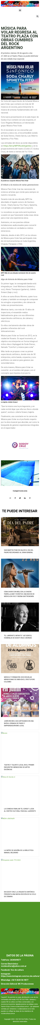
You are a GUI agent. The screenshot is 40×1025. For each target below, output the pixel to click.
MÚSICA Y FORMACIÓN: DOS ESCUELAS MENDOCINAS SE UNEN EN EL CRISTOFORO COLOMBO (19, 679)
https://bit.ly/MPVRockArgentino (17, 146)
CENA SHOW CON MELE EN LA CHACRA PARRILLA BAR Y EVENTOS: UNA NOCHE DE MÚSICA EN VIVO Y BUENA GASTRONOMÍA (19, 594)
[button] (20, 10)
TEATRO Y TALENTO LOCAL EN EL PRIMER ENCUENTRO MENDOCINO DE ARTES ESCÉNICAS (19, 767)
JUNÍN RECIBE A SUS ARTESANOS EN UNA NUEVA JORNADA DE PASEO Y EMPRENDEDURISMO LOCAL (19, 723)
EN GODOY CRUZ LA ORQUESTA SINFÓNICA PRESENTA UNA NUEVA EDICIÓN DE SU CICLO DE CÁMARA (20, 894)
